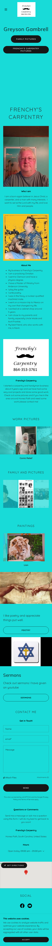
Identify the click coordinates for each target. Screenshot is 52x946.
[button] (6, 9)
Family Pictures (26, 39)
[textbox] (26, 728)
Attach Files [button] (11, 777)
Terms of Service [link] (27, 799)
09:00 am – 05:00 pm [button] (31, 851)
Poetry (26, 630)
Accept (26, 940)
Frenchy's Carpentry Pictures (26, 49)
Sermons (26, 697)
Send (26, 788)
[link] (26, 9)
